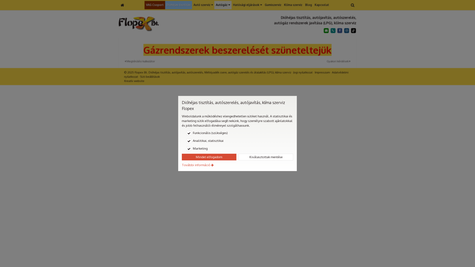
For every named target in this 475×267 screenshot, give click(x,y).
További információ (196, 165)
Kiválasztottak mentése (266, 157)
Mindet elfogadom (209, 157)
